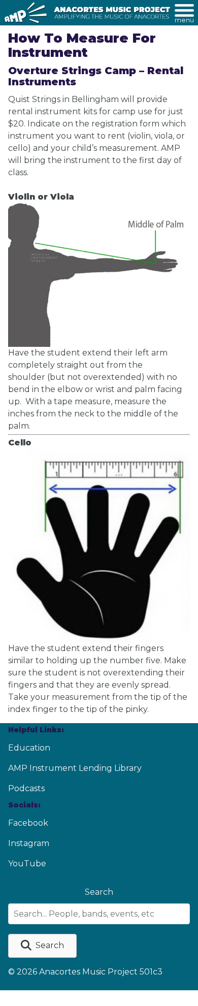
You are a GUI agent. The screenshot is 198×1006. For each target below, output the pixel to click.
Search (99, 892)
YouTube (27, 863)
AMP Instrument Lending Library (75, 768)
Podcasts (26, 788)
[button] (42, 946)
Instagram (28, 843)
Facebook (28, 823)
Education (29, 748)
